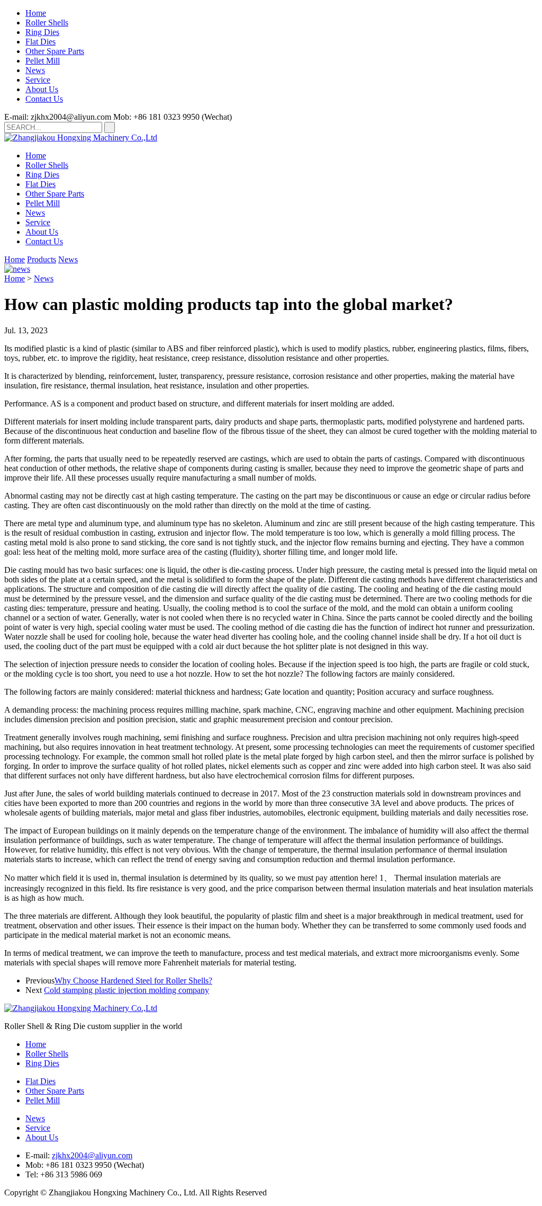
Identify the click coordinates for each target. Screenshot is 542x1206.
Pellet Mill (42, 60)
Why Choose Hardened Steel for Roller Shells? (133, 980)
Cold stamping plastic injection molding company (126, 990)
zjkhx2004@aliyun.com (92, 1155)
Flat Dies (40, 41)
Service (37, 79)
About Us (41, 89)
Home (35, 12)
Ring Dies (42, 32)
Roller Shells (46, 22)
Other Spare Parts (54, 51)
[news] (17, 268)
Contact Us (44, 98)
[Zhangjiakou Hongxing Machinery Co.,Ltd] (80, 137)
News (35, 70)
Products (41, 259)
